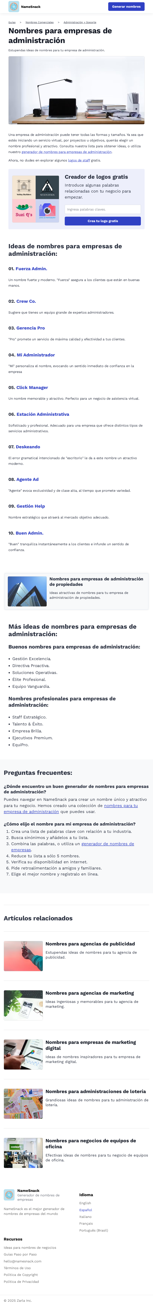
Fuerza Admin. (31, 268)
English (85, 1203)
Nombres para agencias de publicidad (90, 944)
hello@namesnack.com (22, 1261)
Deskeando (28, 446)
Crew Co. (26, 301)
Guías (11, 22)
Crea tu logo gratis (103, 221)
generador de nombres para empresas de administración (67, 152)
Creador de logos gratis (96, 176)
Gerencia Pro (30, 328)
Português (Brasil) (93, 1230)
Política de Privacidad (21, 1282)
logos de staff (79, 160)
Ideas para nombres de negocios (30, 1247)
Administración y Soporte (80, 22)
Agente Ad (27, 479)
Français (86, 1223)
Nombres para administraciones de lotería (96, 1091)
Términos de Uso (17, 1268)
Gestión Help (31, 506)
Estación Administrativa (43, 414)
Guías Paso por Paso (20, 1254)
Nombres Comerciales (40, 22)
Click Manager (32, 387)
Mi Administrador (36, 355)
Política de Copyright (21, 1275)
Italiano (85, 1217)
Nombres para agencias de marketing (90, 993)
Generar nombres (126, 6)
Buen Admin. (29, 533)
